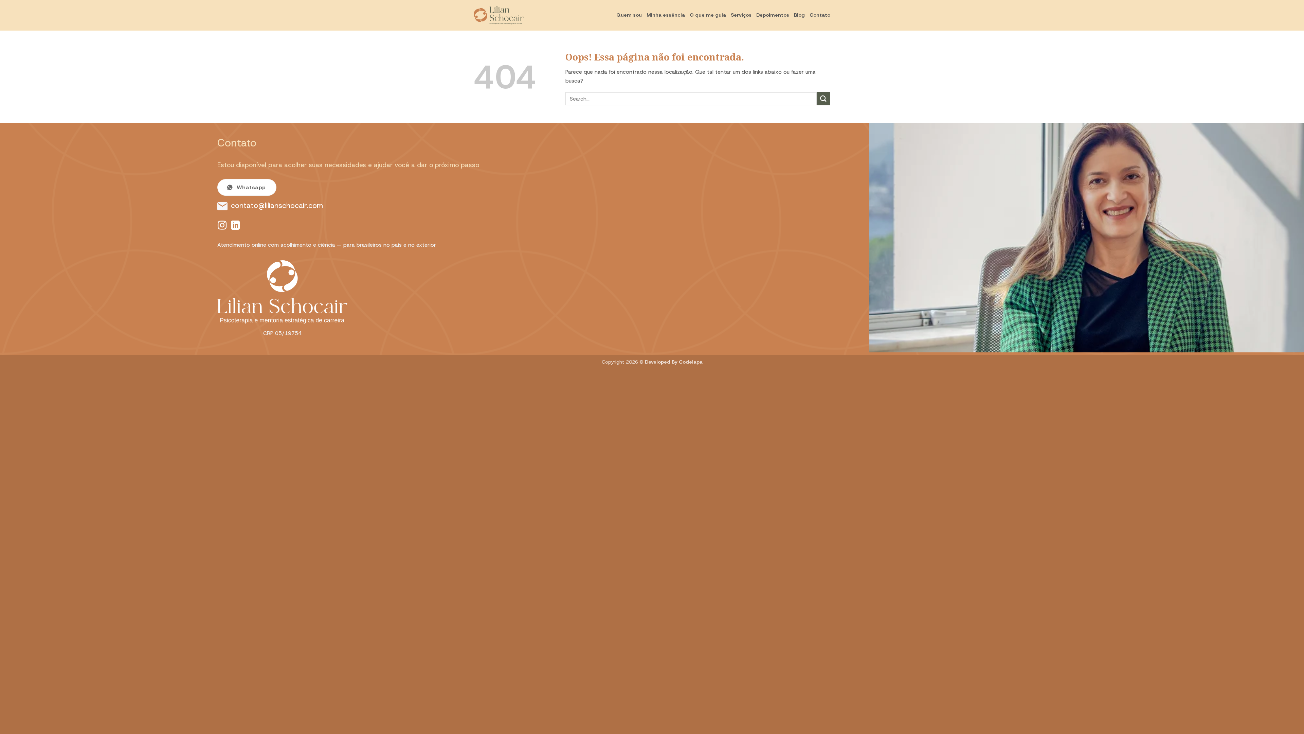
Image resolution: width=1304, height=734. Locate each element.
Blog (799, 15)
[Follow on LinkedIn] (235, 226)
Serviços (741, 15)
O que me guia (708, 15)
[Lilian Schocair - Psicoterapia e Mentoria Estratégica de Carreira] (508, 15)
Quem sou (629, 15)
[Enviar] (823, 98)
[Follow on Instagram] (222, 226)
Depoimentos (772, 15)
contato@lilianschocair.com (277, 205)
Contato (820, 15)
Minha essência (666, 15)
